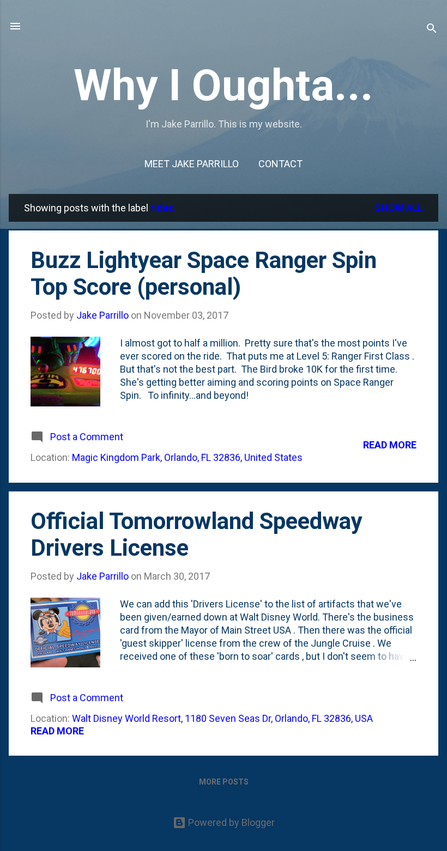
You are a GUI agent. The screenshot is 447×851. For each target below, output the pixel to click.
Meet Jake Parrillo (191, 163)
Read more (389, 445)
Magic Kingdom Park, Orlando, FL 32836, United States (187, 457)
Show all (398, 208)
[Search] (431, 29)
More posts (224, 781)
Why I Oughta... (223, 85)
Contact (280, 163)
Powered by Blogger (230, 822)
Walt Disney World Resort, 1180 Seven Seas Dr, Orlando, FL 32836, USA (222, 718)
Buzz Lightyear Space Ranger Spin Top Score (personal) (204, 273)
